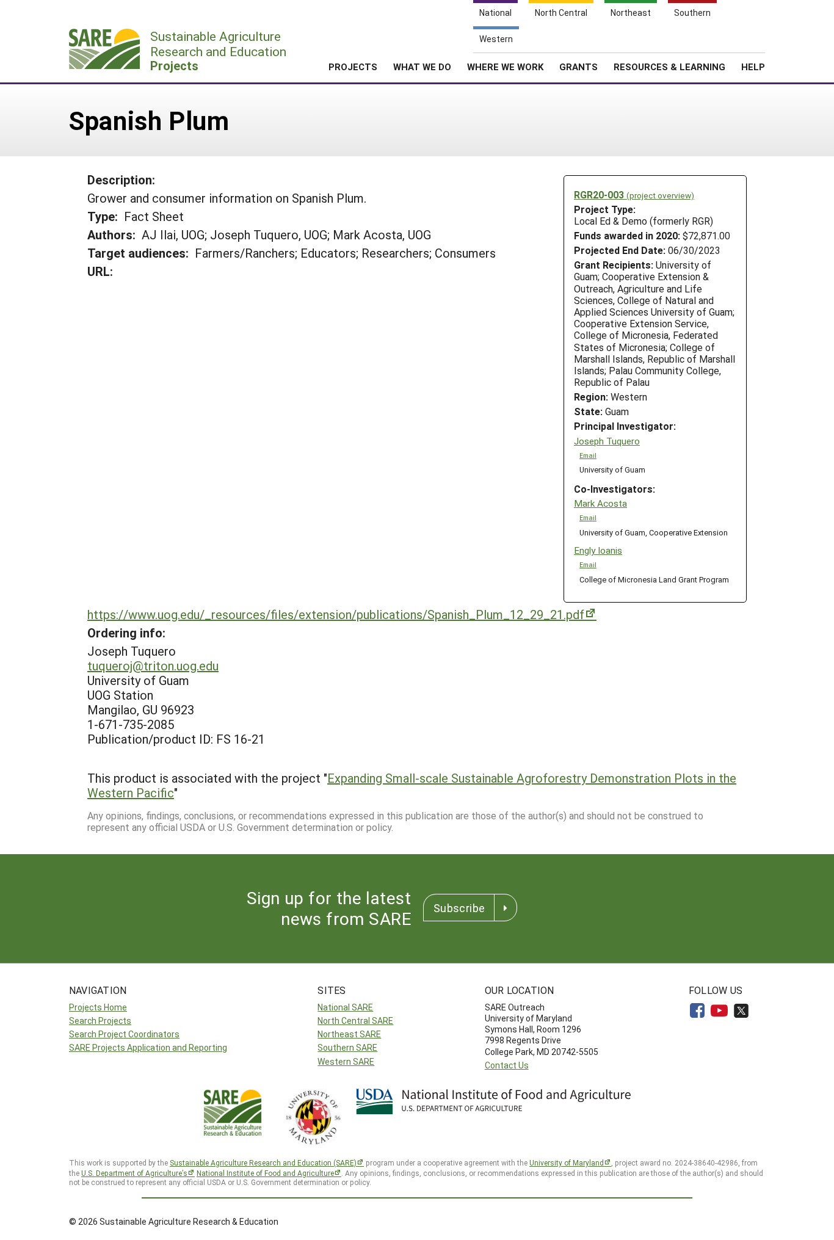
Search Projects (100, 1020)
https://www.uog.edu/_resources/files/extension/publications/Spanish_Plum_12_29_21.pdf (335, 614)
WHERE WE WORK (505, 66)
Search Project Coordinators (124, 1034)
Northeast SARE (349, 1034)
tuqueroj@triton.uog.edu (153, 665)
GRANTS (578, 66)
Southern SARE (347, 1047)
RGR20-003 (634, 194)
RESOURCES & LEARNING (669, 66)
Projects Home (98, 1007)
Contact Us (507, 1065)
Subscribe (459, 908)
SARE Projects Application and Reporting (148, 1047)
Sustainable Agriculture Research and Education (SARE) (263, 1162)
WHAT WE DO (422, 66)
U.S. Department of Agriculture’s (134, 1173)
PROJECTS (352, 66)
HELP (753, 66)
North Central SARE (355, 1020)
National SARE (345, 1007)
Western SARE (345, 1061)
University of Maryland (566, 1162)
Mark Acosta (600, 503)
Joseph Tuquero (607, 441)
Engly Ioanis (598, 550)
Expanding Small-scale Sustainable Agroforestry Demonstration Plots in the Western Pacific (411, 785)
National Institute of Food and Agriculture (265, 1173)
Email (587, 455)
